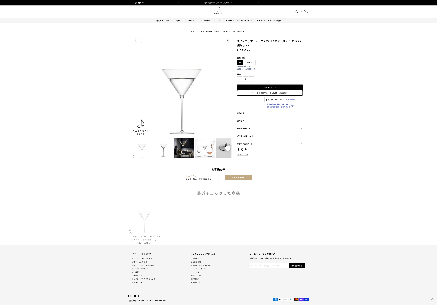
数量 (239, 74)
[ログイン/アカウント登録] (301, 11)
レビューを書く (238, 177)
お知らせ (191, 20)
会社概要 (135, 272)
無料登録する (296, 265)
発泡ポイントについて (140, 282)
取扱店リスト (137, 275)
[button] (292, 106)
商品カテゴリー (163, 20)
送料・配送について (245, 128)
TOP (192, 31)
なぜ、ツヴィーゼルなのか (142, 258)
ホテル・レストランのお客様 (269, 20)
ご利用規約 (195, 279)
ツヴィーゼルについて (209, 20)
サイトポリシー (197, 272)
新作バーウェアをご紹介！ (218, 3)
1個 (240, 62)
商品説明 (240, 113)
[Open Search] (296, 11)
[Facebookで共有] (238, 150)
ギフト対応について (245, 136)
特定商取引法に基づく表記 (201, 265)
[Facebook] (133, 2)
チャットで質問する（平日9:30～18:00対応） (270, 92)
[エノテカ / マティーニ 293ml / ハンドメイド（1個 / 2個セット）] (144, 217)
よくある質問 (196, 262)
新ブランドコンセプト (140, 269)
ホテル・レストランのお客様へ (143, 265)
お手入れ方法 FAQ (244, 143)
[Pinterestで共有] (246, 150)
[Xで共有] (242, 150)
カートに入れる (270, 87)
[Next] (258, 2)
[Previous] (178, 2)
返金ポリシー (196, 275)
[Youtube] (139, 2)
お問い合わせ (242, 154)
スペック (240, 121)
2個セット (250, 62)
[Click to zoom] (227, 40)
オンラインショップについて (237, 20)
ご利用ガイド (196, 258)
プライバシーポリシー (199, 269)
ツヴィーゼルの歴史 (139, 262)
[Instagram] (136, 2)
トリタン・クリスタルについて (143, 279)
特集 (178, 20)
